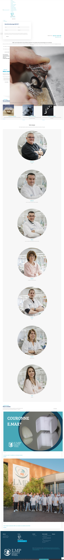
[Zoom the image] (12, 110)
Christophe (32, 161)
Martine (32, 278)
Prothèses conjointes (13, 8)
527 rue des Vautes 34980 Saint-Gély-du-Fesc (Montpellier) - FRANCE (6, 536)
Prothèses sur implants (13, 9)
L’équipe (12, 3)
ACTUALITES (55, 408)
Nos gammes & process (13, 10)
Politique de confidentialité (45, 559)
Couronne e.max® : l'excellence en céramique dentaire (13, 455)
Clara (32, 395)
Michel (32, 239)
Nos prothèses (12, 6)
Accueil (12, 0)
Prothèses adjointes (13, 7)
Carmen (32, 356)
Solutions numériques (13, 4)
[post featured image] (32, 145)
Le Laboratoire (12, 1)
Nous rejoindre (35, 535)
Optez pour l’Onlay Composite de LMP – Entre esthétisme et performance (46, 541)
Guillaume (32, 200)
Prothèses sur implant (52, 116)
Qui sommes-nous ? (13, 2)
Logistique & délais (13, 5)
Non (41, 559)
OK (39, 559)
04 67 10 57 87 (57, 35)
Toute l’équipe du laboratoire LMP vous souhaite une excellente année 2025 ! (16, 525)
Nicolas (32, 317)
